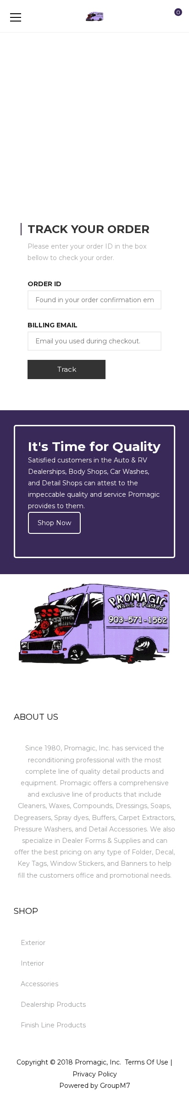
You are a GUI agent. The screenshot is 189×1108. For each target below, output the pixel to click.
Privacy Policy (94, 1074)
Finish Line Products (53, 1025)
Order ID (44, 284)
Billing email (53, 325)
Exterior (33, 943)
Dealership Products (53, 1004)
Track (66, 369)
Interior (32, 963)
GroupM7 (115, 1085)
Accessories (39, 984)
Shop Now (54, 523)
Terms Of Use (146, 1062)
